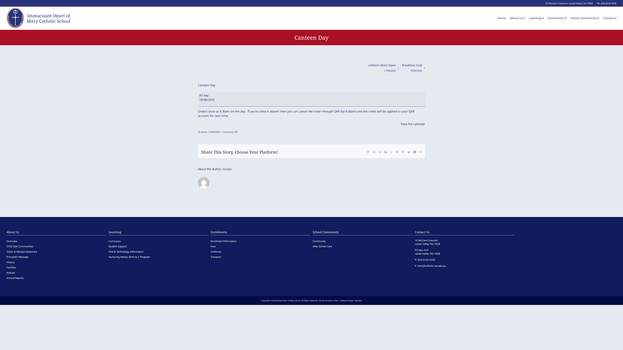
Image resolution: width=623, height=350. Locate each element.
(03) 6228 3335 (426, 259)
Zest (336, 300)
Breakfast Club (412, 67)
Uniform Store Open (382, 67)
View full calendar (413, 124)
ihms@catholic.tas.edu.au (431, 265)
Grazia (204, 131)
